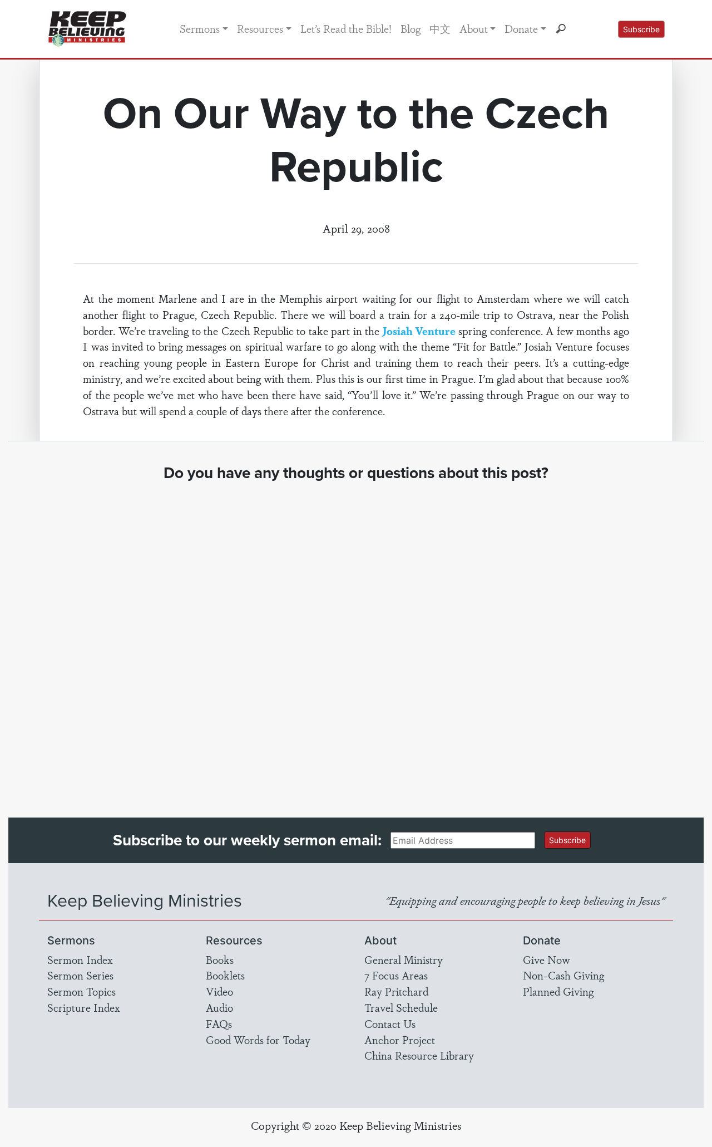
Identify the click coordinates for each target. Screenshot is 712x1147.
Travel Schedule (401, 1007)
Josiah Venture (419, 330)
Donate (521, 28)
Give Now (546, 959)
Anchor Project (399, 1039)
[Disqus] (356, 639)
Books (220, 959)
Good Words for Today (258, 1039)
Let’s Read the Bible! (346, 28)
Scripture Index (83, 1007)
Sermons (200, 28)
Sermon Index (80, 959)
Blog (410, 28)
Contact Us (390, 1023)
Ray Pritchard (396, 991)
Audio (219, 1007)
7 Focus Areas (396, 975)
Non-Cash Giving (563, 975)
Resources (260, 28)
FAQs (219, 1023)
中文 (440, 28)
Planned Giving (558, 991)
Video (219, 991)
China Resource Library (419, 1055)
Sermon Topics (81, 991)
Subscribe (641, 29)
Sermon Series (80, 975)
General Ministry (403, 959)
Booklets (225, 975)
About (473, 28)
